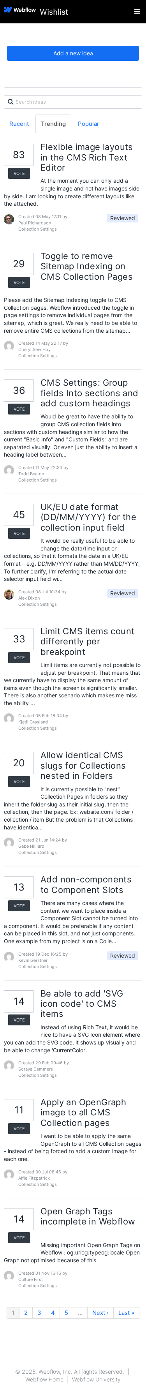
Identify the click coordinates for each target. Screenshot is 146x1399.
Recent (19, 123)
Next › (100, 1312)
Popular (88, 123)
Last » (126, 1312)
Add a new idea (73, 53)
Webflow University (96, 1379)
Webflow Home (44, 1379)
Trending (53, 123)
